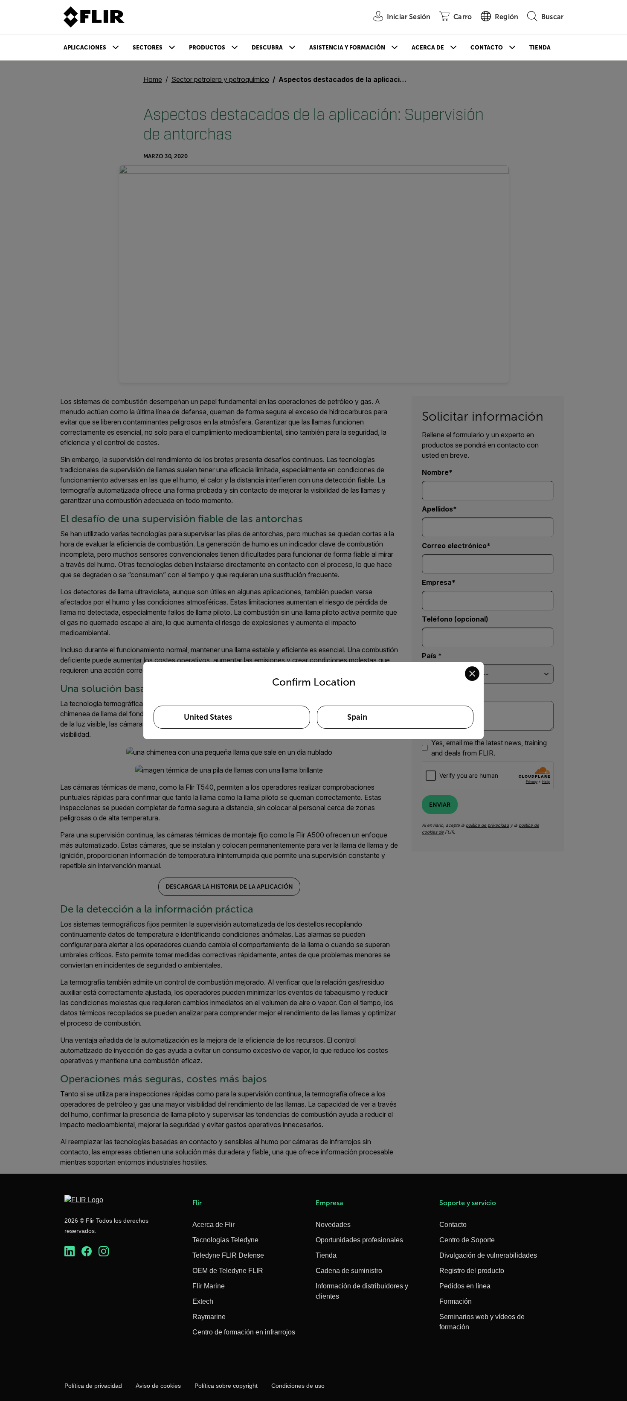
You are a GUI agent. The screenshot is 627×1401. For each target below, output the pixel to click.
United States (208, 717)
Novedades (333, 1224)
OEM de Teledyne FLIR (227, 1270)
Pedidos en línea (465, 1286)
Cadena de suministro (349, 1270)
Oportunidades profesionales (359, 1240)
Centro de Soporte (467, 1240)
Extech (202, 1301)
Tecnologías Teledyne (225, 1240)
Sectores (148, 47)
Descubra (267, 47)
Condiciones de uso (298, 1385)
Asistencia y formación (347, 47)
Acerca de (428, 47)
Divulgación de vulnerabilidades (488, 1255)
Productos (207, 47)
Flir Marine (208, 1286)
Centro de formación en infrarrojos (243, 1332)
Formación (455, 1301)
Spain (357, 717)
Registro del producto (471, 1270)
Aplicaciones (85, 47)
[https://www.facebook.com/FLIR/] (86, 1251)
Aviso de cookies (158, 1385)
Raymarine (209, 1316)
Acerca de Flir (213, 1224)
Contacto (486, 47)
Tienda (540, 47)
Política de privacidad (93, 1385)
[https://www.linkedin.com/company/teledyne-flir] (69, 1251)
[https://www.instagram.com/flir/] (104, 1251)
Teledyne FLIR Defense (228, 1255)
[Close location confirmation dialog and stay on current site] (472, 673)
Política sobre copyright (226, 1385)
